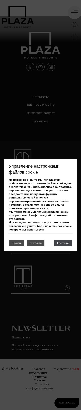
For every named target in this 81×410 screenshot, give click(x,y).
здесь (22, 222)
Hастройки (63, 243)
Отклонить (35, 243)
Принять (16, 243)
